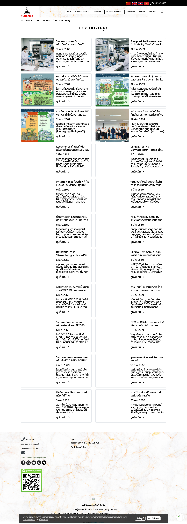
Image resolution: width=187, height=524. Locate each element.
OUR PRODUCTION (81, 12)
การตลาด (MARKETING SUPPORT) (86, 442)
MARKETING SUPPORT (114, 12)
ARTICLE (142, 12)
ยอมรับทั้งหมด (153, 518)
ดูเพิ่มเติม (61, 66)
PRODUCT (97, 12)
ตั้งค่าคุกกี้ (140, 518)
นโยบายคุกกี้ (43, 519)
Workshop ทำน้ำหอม (79, 447)
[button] (162, 12)
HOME (69, 12)
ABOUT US (152, 12)
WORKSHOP (130, 12)
